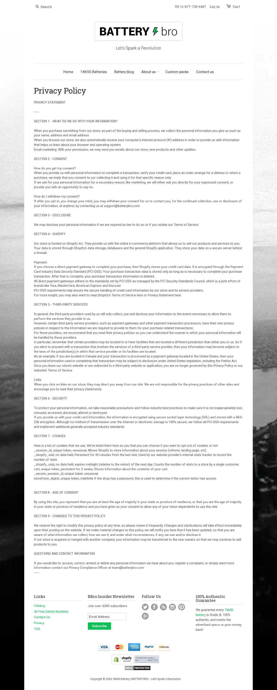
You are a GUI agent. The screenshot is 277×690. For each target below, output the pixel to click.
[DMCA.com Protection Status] (137, 669)
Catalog (39, 606)
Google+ (145, 616)
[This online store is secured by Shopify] (123, 663)
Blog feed (163, 607)
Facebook (154, 607)
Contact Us (42, 617)
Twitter (145, 607)
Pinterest (181, 607)
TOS (37, 629)
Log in (214, 6)
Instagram (172, 607)
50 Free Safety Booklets (51, 612)
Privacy (39, 623)
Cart (236, 6)
